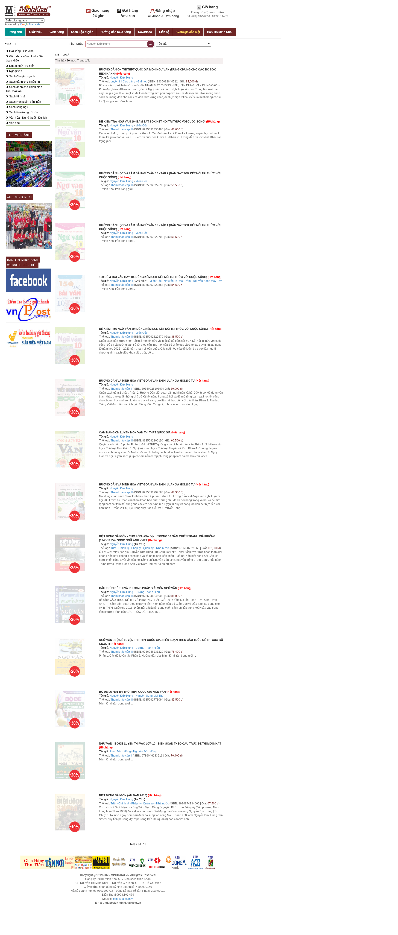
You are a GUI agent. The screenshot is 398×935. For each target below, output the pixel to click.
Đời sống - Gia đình (21, 51)
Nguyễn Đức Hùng (121, 77)
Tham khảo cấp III (122, 129)
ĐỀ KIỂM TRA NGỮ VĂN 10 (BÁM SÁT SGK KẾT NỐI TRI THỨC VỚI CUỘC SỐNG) (152, 121)
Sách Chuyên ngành (22, 76)
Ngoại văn (15, 71)
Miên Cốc (141, 125)
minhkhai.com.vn (123, 898)
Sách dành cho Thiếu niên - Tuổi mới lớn (25, 89)
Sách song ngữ (18, 107)
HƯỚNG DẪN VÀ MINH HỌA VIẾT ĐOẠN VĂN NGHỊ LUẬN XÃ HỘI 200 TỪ (147, 380)
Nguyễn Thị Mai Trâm (177, 281)
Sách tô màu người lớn (23, 112)
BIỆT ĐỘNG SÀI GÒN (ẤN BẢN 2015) (123, 795)
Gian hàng (57, 32)
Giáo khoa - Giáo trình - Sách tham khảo (25, 58)
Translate (35, 24)
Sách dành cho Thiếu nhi (25, 81)
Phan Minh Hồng (120, 751)
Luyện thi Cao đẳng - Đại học (129, 81)
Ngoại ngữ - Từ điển (22, 65)
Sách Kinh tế (17, 96)
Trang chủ (15, 32)
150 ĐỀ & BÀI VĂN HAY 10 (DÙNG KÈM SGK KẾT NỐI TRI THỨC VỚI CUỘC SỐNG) (153, 277)
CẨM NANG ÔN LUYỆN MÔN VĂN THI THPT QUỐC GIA (135, 432)
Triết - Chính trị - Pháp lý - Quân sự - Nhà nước (140, 548)
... (135, 101)
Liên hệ (164, 32)
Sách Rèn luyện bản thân (25, 101)
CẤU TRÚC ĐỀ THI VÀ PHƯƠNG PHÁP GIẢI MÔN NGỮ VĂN (138, 588)
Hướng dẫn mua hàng (115, 32)
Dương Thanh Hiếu (147, 592)
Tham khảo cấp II (121, 388)
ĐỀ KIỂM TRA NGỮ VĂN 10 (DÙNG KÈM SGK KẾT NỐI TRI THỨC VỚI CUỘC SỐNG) (153, 328)
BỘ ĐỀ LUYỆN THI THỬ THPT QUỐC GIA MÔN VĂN (132, 691)
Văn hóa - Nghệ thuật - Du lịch (28, 117)
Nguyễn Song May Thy (207, 281)
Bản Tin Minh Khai (219, 32)
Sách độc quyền (82, 32)
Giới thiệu (35, 32)
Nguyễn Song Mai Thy (149, 695)
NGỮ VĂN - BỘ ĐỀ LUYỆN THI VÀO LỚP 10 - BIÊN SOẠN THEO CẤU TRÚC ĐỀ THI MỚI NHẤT (160, 743)
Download (145, 32)
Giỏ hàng (210, 7)
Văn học (14, 123)
